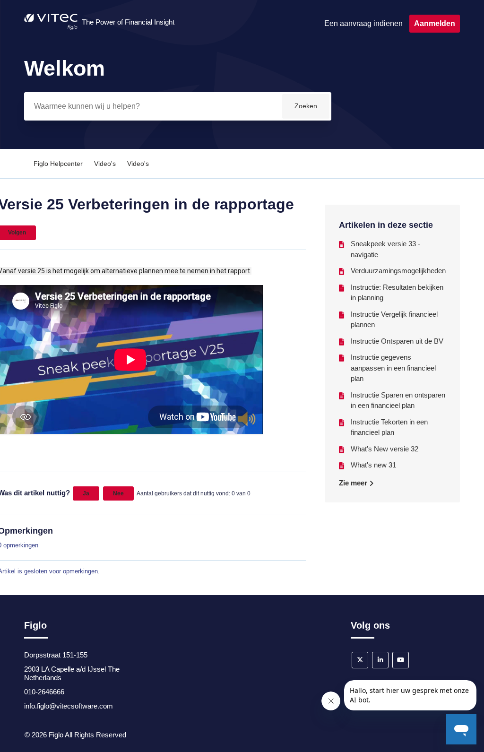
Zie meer (354, 483)
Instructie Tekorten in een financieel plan (389, 427)
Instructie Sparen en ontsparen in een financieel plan (398, 400)
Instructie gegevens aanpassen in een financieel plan (393, 367)
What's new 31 (373, 465)
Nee (118, 493)
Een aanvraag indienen (363, 23)
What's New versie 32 (384, 449)
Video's (105, 163)
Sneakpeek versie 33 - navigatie (385, 249)
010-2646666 (44, 692)
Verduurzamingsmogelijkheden (398, 271)
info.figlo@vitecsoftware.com (68, 706)
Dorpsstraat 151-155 (55, 655)
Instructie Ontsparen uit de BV (397, 341)
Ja (86, 493)
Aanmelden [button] (434, 23)
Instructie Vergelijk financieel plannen (394, 319)
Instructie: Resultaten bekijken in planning (397, 292)
